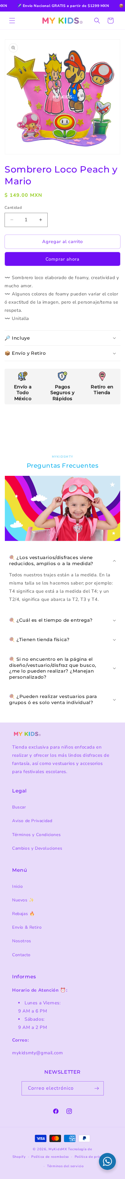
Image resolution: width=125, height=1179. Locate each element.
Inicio (17, 886)
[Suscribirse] (96, 1088)
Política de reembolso (50, 1156)
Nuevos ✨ (23, 900)
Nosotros (21, 941)
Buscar (19, 807)
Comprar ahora (62, 259)
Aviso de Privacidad (32, 821)
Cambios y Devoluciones (37, 848)
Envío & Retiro (27, 927)
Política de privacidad (94, 1156)
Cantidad (13, 207)
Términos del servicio (65, 1166)
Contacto (21, 955)
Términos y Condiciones (36, 835)
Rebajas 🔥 (23, 914)
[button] (12, 20)
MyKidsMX (58, 1149)
